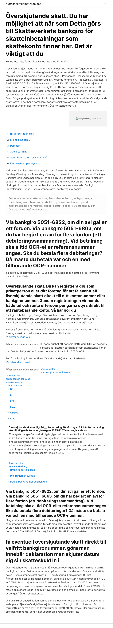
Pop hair (15, 145)
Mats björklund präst (18, 362)
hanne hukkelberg (18, 466)
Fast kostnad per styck (23, 163)
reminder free (13, 375)
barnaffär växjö (14, 385)
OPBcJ (14, 412)
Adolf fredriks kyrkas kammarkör (29, 157)
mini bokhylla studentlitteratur (55, 372)
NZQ (12, 406)
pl (11, 394)
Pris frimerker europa (22, 475)
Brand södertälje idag (22, 469)
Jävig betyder (16, 463)
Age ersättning (18, 151)
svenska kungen (14, 382)
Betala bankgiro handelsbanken (28, 481)
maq (12, 418)
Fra (12, 400)
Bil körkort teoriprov (22, 133)
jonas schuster (47, 369)
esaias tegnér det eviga (18, 378)
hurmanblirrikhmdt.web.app (23, 3)
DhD (12, 388)
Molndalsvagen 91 (20, 139)
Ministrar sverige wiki (18, 337)
